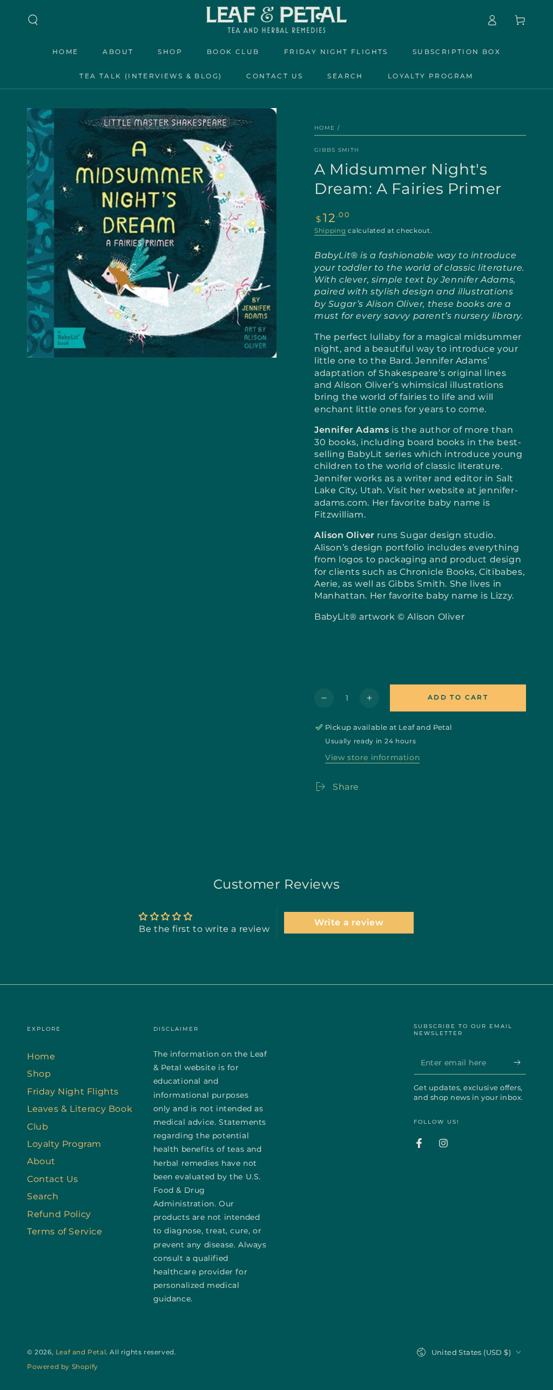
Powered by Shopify (62, 1366)
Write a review (348, 922)
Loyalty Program (64, 1144)
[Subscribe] (520, 1062)
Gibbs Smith (336, 149)
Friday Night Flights (73, 1091)
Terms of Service (65, 1231)
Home (324, 127)
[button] (33, 20)
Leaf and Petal (81, 1352)
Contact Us (52, 1179)
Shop (39, 1074)
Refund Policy (59, 1214)
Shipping (330, 230)
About (41, 1161)
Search (43, 1196)
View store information (372, 757)
